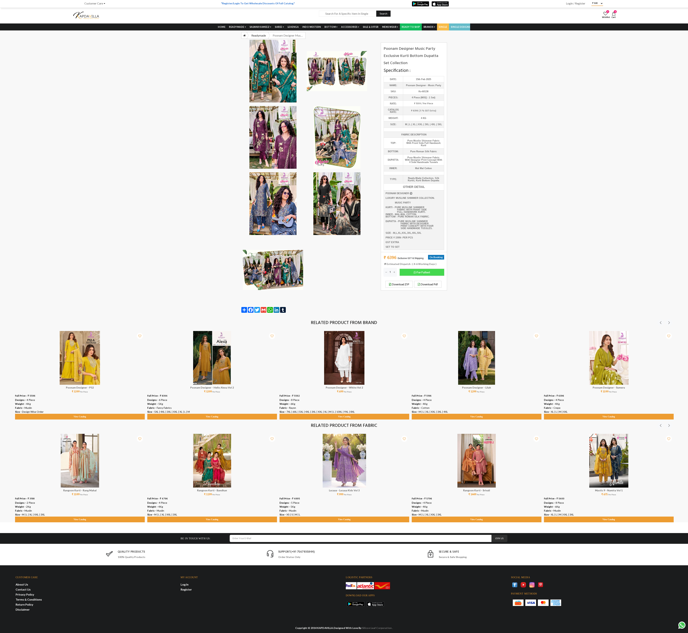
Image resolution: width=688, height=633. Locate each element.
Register (186, 589)
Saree (278, 27)
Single (443, 27)
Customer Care (93, 3)
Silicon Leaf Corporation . (377, 627)
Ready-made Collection (420, 178)
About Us (22, 584)
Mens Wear (389, 27)
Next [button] (669, 322)
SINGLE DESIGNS (460, 27)
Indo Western (311, 27)
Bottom (330, 27)
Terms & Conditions (29, 599)
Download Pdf (429, 284)
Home (221, 27)
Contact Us (23, 589)
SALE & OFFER (371, 27)
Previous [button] (660, 322)
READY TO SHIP (411, 27)
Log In (184, 584)
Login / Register (575, 3)
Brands (428, 27)
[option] (80, 371)
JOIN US (499, 538)
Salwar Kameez (260, 27)
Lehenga (293, 27)
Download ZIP (400, 284)
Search (383, 13)
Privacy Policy (25, 594)
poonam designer (416, 85)
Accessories (349, 27)
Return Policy (24, 604)
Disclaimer (23, 609)
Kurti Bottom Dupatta (427, 180)
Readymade (236, 27)
